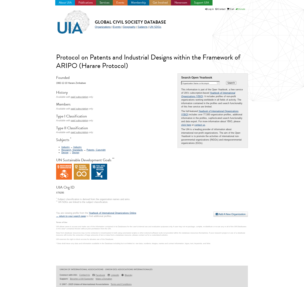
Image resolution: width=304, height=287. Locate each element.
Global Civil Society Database (130, 22)
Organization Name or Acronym (195, 83)
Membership (138, 2)
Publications (85, 2)
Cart (231, 9)
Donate (241, 9)
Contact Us (84, 275)
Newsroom (181, 2)
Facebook (100, 275)
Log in (211, 9)
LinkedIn (115, 275)
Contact (221, 9)
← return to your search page (71, 216)
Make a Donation (104, 279)
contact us (199, 125)
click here (186, 125)
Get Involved (160, 2)
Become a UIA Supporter (82, 279)
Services (104, 2)
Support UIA (201, 2)
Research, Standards (72, 150)
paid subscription (79, 97)
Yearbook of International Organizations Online (112, 213)
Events (120, 2)
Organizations (103, 26)
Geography (129, 26)
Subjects (143, 26)
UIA (69, 20)
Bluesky (128, 275)
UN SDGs (155, 26)
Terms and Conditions (121, 284)
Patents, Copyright (96, 150)
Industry (65, 147)
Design (64, 152)
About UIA (65, 2)
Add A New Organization (232, 214)
